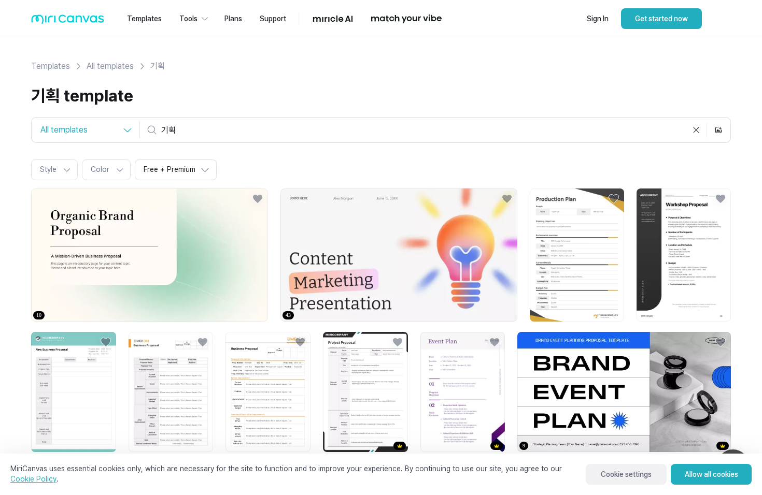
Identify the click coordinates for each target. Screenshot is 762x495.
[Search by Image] (718, 130)
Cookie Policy (33, 479)
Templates (50, 66)
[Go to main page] (67, 21)
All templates (110, 66)
